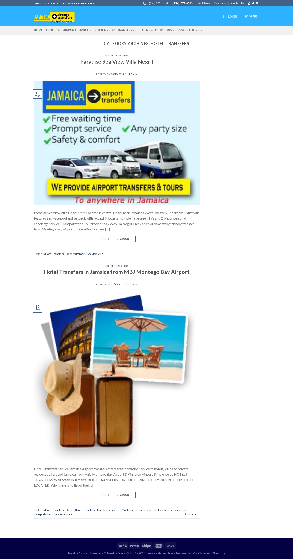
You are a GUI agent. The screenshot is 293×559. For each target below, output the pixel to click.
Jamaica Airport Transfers (85, 553)
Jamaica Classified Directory (206, 553)
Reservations (188, 30)
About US (53, 30)
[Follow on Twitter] (253, 3)
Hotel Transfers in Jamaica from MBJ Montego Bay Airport (117, 272)
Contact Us (237, 3)
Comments (192, 514)
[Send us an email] (257, 3)
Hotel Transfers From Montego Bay (116, 510)
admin (133, 74)
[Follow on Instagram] (249, 3)
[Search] (222, 16)
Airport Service (76, 30)
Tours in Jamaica (62, 514)
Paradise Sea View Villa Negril (116, 61)
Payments (220, 3)
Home (38, 30)
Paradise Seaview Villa (89, 254)
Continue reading (116, 239)
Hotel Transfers (116, 55)
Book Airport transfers (114, 30)
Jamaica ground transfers (154, 510)
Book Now (204, 3)
